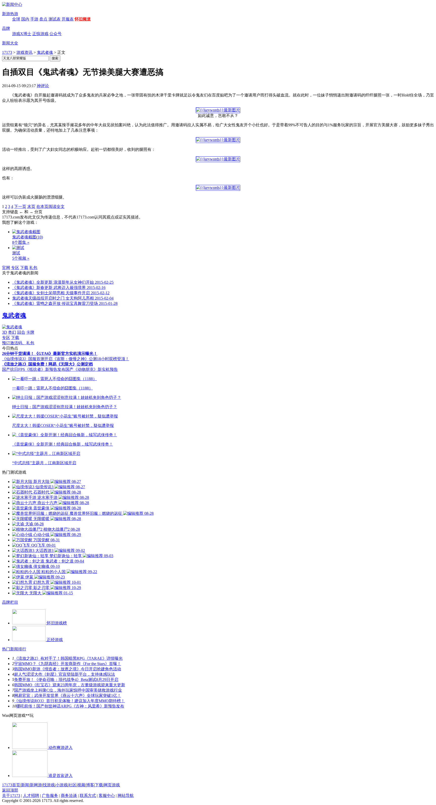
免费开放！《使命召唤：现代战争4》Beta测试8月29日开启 (66, 679)
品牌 (6, 28)
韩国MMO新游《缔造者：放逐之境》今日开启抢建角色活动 (67, 669)
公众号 (55, 34)
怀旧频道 (83, 19)
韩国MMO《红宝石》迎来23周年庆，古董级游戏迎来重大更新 (69, 685)
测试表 (54, 19)
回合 (21, 332)
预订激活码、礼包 (18, 343)
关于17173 (11, 795)
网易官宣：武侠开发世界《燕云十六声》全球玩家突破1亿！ (67, 695)
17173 (7, 52)
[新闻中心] (12, 4)
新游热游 (10, 14)
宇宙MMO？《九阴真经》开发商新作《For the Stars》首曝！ (67, 664)
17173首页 (11, 785)
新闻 (25, 785)
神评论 (43, 86)
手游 (34, 19)
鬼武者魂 (45, 52)
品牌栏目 (10, 602)
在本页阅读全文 (50, 206)
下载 (24, 267)
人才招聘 (31, 795)
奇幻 (12, 332)
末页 (31, 206)
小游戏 (62, 785)
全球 (16, 19)
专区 (15, 267)
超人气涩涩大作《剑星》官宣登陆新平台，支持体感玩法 (64, 674)
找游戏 (49, 785)
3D (4, 332)
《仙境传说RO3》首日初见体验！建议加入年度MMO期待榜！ (69, 701)
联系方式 (88, 795)
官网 (6, 267)
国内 (25, 19)
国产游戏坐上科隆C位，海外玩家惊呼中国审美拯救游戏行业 (68, 690)
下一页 (20, 206)
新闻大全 (10, 43)
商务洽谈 (69, 795)
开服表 (68, 19)
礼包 (33, 267)
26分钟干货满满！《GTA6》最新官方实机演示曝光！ (49, 353)
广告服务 (50, 795)
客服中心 (107, 795)
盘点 (43, 19)
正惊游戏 (40, 34)
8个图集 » (20, 242)
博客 (90, 785)
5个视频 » (20, 258)
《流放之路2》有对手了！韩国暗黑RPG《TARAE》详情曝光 (68, 658)
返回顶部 (10, 790)
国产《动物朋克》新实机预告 (91, 369)
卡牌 (30, 332)
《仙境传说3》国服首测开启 (27, 359)
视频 (81, 785)
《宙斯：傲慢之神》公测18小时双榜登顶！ (90, 359)
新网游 (36, 785)
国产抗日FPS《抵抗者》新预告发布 (33, 369)
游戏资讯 (24, 52)
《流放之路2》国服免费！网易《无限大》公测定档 (47, 364)
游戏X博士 (21, 34)
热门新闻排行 (14, 649)
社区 (72, 785)
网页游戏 (112, 785)
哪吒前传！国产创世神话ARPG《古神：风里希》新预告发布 (70, 706)
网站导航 (126, 795)
